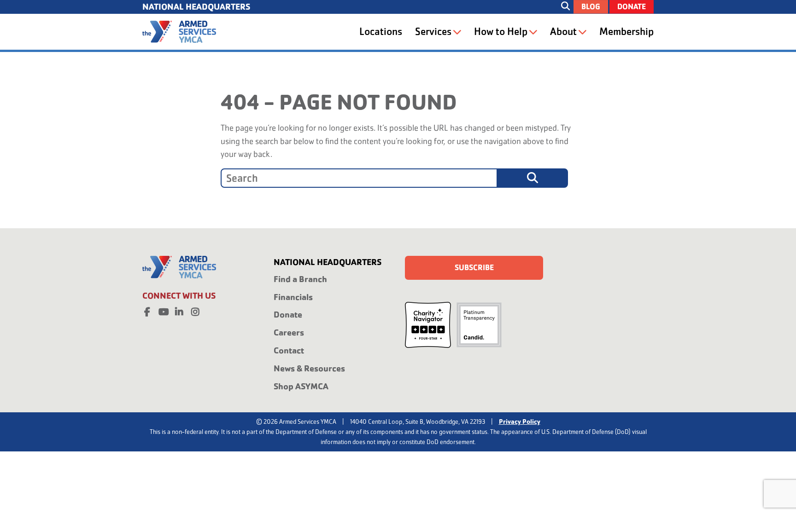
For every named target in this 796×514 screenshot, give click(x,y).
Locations (380, 31)
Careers (289, 332)
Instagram (195, 310)
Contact (289, 350)
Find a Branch (300, 279)
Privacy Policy (519, 421)
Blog (590, 7)
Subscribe (474, 267)
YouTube (163, 310)
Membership (626, 31)
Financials (293, 297)
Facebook (147, 310)
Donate (631, 7)
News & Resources (309, 368)
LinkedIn (179, 310)
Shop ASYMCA (301, 386)
